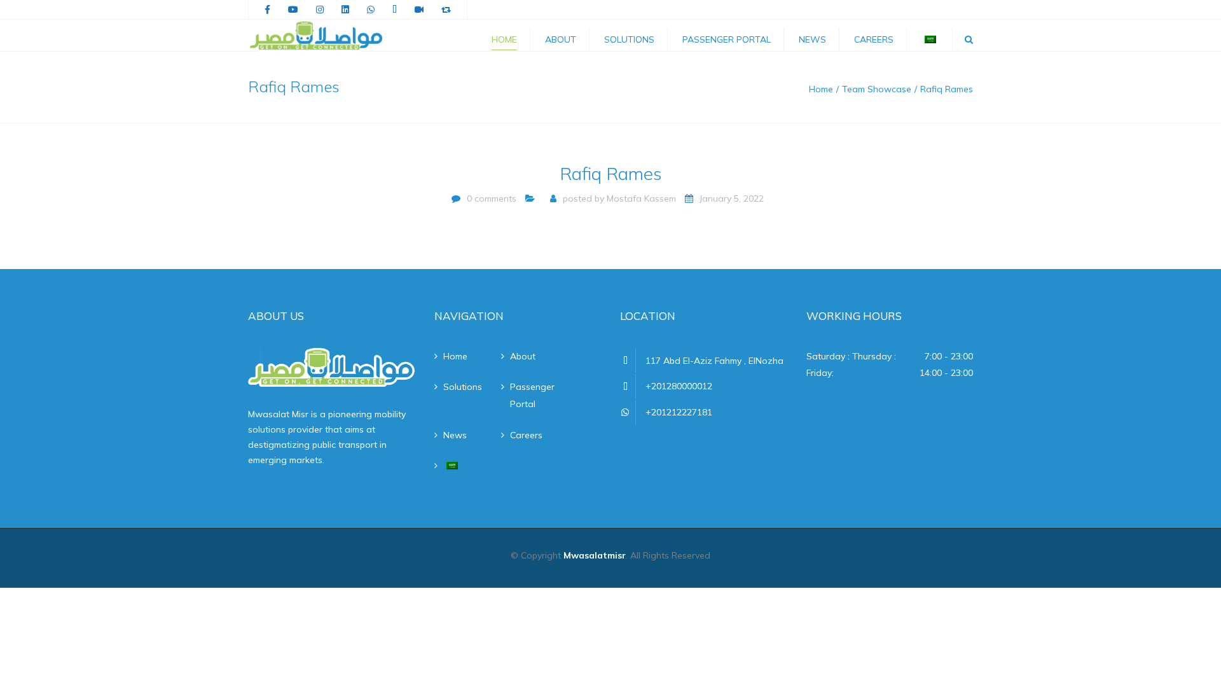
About (560, 39)
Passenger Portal (726, 39)
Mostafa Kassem (641, 198)
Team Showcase (876, 89)
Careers (873, 39)
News (812, 39)
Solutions (629, 39)
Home (504, 39)
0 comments (491, 198)
